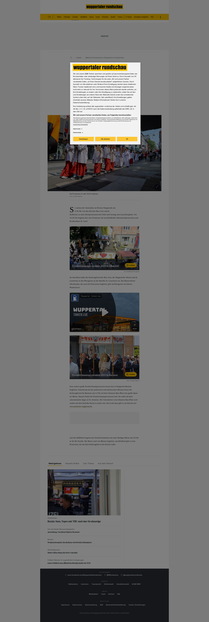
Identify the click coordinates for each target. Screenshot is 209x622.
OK (127, 139)
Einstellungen (83, 139)
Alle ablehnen (105, 139)
